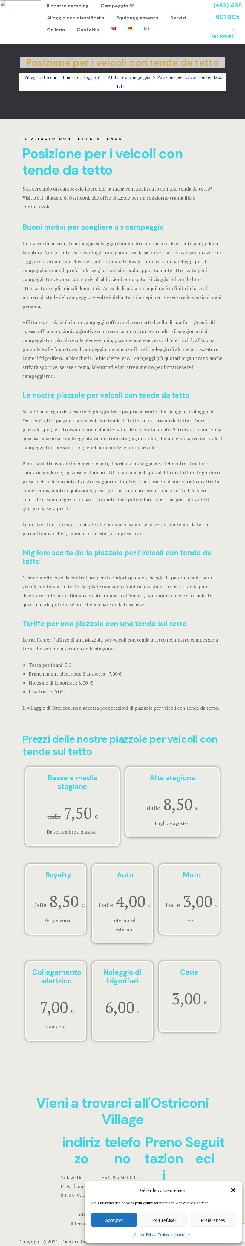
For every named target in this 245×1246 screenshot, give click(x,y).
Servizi (178, 18)
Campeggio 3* (117, 6)
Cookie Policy (144, 1234)
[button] (233, 1190)
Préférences (213, 1220)
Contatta (88, 30)
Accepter (114, 1220)
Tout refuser (163, 1220)
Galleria (56, 30)
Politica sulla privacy (174, 1234)
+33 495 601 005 (120, 1177)
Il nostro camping (68, 6)
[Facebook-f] (191, 1180)
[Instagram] (207, 1180)
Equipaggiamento (137, 18)
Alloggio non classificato (75, 18)
